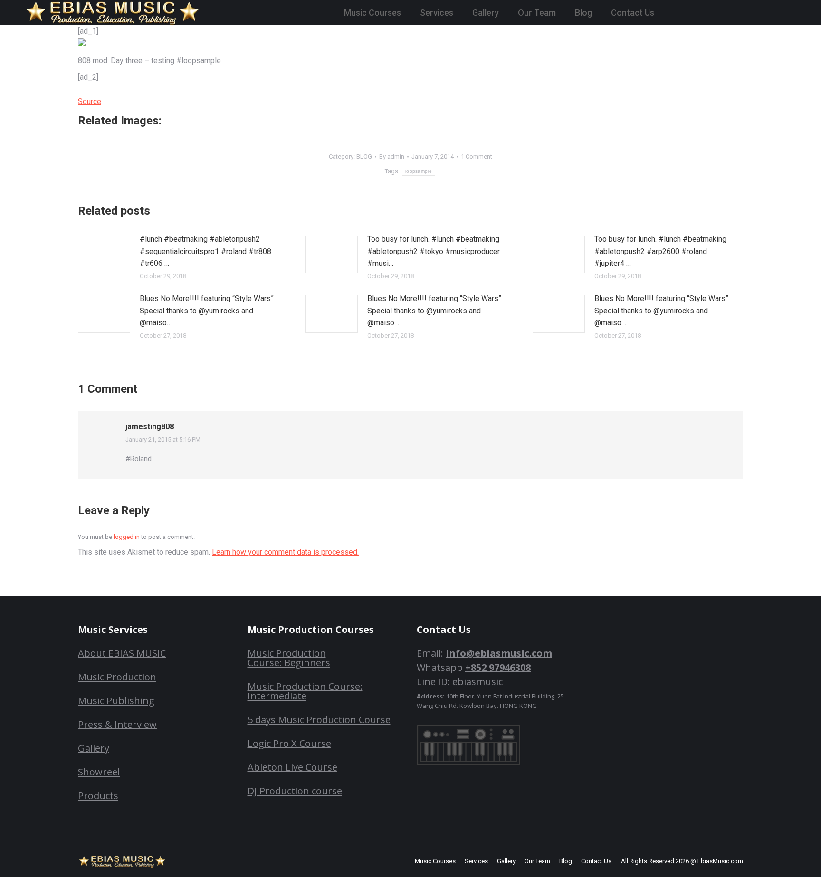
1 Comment (476, 156)
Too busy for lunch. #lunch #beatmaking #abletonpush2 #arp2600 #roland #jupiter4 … (660, 251)
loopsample (418, 171)
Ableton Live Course (292, 767)
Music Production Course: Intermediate (305, 691)
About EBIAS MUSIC (122, 653)
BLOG (364, 156)
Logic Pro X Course (289, 743)
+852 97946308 (498, 667)
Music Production (117, 676)
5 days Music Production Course (319, 719)
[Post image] (104, 254)
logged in (127, 536)
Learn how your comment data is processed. (285, 551)
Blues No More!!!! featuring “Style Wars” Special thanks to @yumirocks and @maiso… (207, 310)
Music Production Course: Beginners (289, 658)
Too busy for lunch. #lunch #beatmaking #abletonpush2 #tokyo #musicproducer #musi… (433, 251)
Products (98, 795)
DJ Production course (295, 790)
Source (89, 101)
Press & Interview (117, 724)
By (391, 156)
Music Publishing (116, 700)
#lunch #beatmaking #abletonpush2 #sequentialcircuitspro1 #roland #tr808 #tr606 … (205, 251)
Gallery (93, 748)
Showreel (99, 771)
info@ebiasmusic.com (499, 653)
